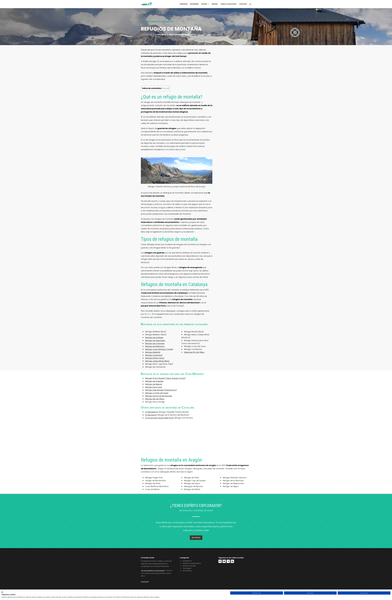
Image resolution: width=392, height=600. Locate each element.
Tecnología (187, 568)
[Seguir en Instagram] (220, 561)
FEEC (149, 314)
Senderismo (184, 4)
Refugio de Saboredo (155, 340)
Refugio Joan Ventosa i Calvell (159, 349)
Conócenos (243, 4)
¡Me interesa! (196, 538)
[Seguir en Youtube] (224, 561)
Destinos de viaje (189, 566)
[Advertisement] (196, 439)
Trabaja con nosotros (228, 4)
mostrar (165, 88)
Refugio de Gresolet (154, 381)
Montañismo (194, 4)
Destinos (204, 4)
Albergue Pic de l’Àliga (194, 352)
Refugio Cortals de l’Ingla (156, 393)
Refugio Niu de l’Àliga (154, 399)
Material (215, 4)
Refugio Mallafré (152, 352)
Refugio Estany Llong (154, 358)
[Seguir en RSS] (232, 561)
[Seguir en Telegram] (228, 561)
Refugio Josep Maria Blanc (157, 361)
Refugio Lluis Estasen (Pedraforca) (161, 390)
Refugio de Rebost (153, 384)
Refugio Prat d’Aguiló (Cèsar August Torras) (165, 378)
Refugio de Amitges (154, 337)
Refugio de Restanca (154, 346)
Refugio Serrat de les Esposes (158, 396)
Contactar (145, 582)
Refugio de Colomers (155, 343)
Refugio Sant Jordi (153, 387)
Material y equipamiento (192, 563)
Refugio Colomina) (153, 355)
